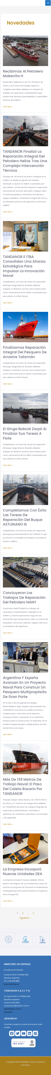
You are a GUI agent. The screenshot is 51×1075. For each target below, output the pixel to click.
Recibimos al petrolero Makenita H (23, 74)
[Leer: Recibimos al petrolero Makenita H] (25, 50)
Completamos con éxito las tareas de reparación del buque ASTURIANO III (24, 517)
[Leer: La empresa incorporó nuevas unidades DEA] (25, 848)
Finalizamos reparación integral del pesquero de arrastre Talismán (25, 352)
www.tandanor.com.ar (12, 1009)
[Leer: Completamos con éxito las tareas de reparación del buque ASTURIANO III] (25, 489)
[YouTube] (23, 1033)
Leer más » (8, 106)
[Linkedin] (29, 1033)
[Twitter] (17, 1033)
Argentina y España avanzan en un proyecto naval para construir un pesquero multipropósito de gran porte (25, 687)
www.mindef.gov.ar (11, 984)
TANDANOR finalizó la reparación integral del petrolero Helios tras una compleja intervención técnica (25, 161)
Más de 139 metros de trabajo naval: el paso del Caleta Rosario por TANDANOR (22, 786)
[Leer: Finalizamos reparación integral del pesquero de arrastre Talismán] (25, 326)
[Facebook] (12, 1033)
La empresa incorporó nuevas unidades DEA (22, 872)
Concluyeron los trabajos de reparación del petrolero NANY (24, 597)
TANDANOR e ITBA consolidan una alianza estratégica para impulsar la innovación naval (24, 266)
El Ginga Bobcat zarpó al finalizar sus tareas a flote (24, 433)
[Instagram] (35, 1033)
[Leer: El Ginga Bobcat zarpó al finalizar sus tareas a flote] (25, 408)
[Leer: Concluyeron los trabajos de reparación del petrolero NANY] (25, 572)
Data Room (8, 1012)
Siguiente (25, 917)
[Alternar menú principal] (48, 3)
